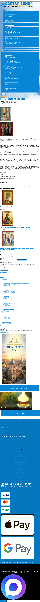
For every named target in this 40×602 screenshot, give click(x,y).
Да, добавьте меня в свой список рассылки (10, 267)
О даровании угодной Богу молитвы (9, 303)
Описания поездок (5, 313)
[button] (20, 50)
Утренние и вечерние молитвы (9, 309)
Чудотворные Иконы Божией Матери (12, 34)
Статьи (6, 37)
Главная (4, 9)
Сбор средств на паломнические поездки (13, 23)
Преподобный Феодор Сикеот (7, 207)
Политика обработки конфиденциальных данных (20, 560)
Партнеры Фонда (8, 12)
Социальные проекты (9, 25)
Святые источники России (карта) (12, 44)
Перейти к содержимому (5, 1)
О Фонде (4, 10)
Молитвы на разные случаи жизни (9, 292)
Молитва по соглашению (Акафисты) (12, 42)
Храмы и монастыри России (10, 31)
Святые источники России (10, 43)
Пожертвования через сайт (12, 17)
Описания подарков (5, 312)
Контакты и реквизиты (20, 480)
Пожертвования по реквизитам (13, 19)
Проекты (3, 316)
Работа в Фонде (8, 48)
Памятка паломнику (9, 27)
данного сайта (28, 561)
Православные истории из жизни (11, 38)
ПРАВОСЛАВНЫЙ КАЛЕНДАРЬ (5, 332)
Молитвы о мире (6, 297)
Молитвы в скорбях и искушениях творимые (11, 289)
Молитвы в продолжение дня (8, 287)
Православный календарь (10, 21)
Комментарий (3, 258)
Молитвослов (7, 39)
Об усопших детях (7, 305)
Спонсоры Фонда (8, 11)
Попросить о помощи (9, 20)
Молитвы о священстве (8, 299)
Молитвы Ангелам (7, 285)
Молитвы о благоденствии (8, 293)
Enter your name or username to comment (8, 259)
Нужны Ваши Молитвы (5, 311)
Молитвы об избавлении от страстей (10, 302)
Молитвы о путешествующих (8, 298)
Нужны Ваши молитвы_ (9, 41)
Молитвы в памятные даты (8, 286)
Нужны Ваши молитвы (20, 462)
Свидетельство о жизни (10, 14)
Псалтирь (5, 306)
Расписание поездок (9, 28)
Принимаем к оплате (20, 490)
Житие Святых (8, 33)
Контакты (4, 47)
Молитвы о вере (6, 296)
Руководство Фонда (9, 15)
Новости (4, 36)
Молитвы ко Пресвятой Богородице (9, 291)
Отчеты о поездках (8, 30)
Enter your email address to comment (7, 261)
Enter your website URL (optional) (6, 262)
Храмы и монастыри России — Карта (12, 32)
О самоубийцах (6, 304)
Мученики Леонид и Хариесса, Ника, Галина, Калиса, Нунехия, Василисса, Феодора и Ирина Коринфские (17, 249)
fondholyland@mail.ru (6, 430)
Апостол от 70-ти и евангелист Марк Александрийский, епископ (15, 227)
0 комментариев (12, 103)
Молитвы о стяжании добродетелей (9, 300)
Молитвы (3, 280)
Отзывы (6, 45)
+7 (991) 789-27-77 (5, 424)
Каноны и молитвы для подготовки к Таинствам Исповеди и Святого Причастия (16, 283)
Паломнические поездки (5, 26)
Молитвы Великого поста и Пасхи (9, 290)
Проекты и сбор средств (20, 456)
